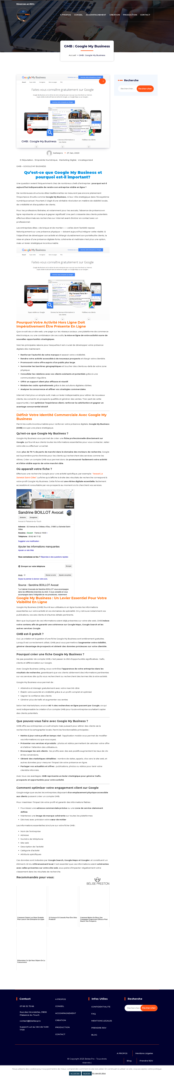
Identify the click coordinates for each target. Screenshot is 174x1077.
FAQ (93, 1013)
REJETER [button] (86, 1073)
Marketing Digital (67, 160)
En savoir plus (99, 1073)
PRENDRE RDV (98, 1028)
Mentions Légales (144, 1053)
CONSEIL (78, 15)
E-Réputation (26, 160)
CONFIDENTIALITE (100, 1006)
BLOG (94, 1035)
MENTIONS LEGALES (101, 1021)
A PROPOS (65, 15)
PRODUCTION (130, 15)
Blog (129, 1061)
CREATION (114, 15)
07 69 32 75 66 (27, 1006)
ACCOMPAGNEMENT (96, 15)
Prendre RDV (146, 1061)
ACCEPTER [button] (75, 1073)
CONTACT (145, 15)
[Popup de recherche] (157, 14)
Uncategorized (85, 160)
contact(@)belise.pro (30, 1021)
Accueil (72, 55)
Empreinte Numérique (46, 160)
